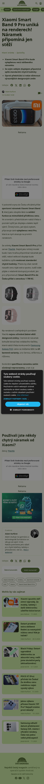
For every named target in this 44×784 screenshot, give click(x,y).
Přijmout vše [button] (23, 404)
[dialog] (22, 392)
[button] (22, 399)
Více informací (23, 395)
